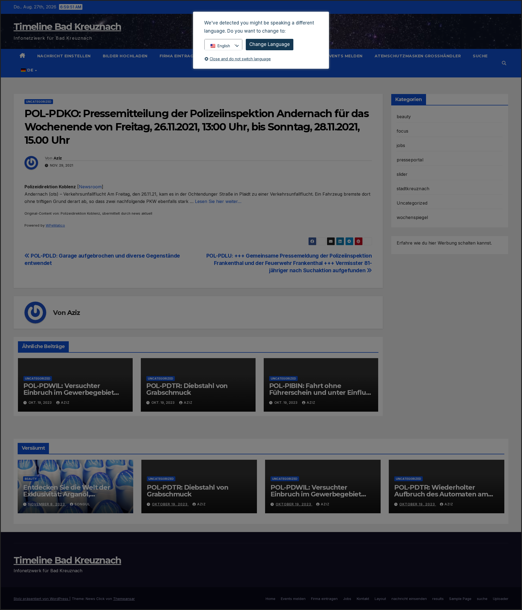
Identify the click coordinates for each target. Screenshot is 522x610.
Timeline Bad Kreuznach (67, 26)
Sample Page (460, 598)
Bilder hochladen (125, 56)
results (438, 598)
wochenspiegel (412, 217)
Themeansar (124, 598)
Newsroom (90, 186)
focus (403, 131)
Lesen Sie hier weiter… (218, 201)
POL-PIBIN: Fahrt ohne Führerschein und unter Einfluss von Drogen (320, 392)
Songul (82, 504)
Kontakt (363, 598)
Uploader (500, 598)
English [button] (223, 45)
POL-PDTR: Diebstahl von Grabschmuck (187, 389)
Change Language (269, 44)
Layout (380, 598)
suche (480, 56)
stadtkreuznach (413, 188)
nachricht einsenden (409, 598)
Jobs (347, 598)
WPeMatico (55, 225)
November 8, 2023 (47, 504)
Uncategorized (38, 101)
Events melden (344, 56)
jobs (401, 145)
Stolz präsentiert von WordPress (41, 598)
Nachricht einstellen (64, 56)
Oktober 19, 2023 (170, 504)
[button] (504, 63)
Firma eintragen (180, 56)
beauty (404, 116)
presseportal (410, 159)
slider (402, 174)
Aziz (58, 158)
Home (270, 598)
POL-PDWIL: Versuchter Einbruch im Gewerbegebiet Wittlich (68, 392)
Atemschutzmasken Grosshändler (418, 56)
